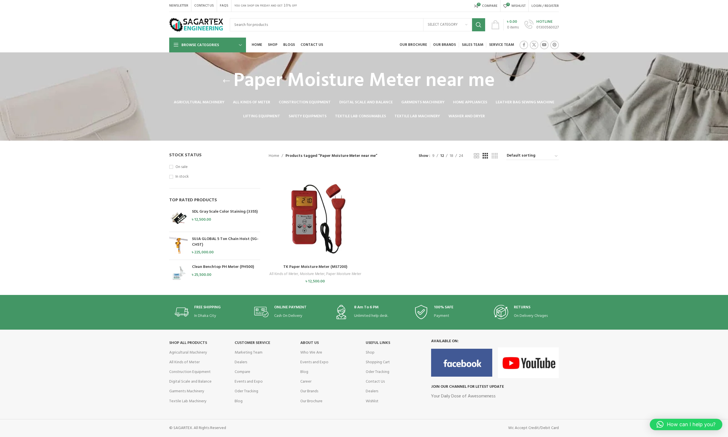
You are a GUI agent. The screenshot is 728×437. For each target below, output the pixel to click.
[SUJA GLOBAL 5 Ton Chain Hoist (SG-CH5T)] (178, 245)
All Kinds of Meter (283, 274)
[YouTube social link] (544, 45)
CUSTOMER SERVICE (252, 343)
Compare (242, 372)
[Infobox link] (541, 25)
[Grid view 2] (476, 156)
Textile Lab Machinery (187, 401)
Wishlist (372, 401)
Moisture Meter (312, 274)
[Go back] (226, 81)
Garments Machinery (186, 391)
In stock (182, 177)
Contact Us (375, 381)
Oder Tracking (246, 391)
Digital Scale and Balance (190, 381)
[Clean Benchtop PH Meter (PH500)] (178, 273)
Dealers (241, 362)
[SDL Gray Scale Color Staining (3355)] (178, 218)
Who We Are (311, 352)
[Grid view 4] (495, 156)
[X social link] (534, 45)
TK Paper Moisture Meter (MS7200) (315, 267)
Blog (239, 401)
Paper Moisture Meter (343, 274)
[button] (315, 220)
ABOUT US (309, 343)
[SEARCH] (478, 24)
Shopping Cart (378, 362)
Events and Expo (249, 381)
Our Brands (309, 391)
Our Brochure (311, 401)
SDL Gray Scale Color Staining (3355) (225, 212)
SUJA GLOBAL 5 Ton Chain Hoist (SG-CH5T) (225, 241)
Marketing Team (248, 352)
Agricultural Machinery (188, 352)
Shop (370, 352)
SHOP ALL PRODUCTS (188, 343)
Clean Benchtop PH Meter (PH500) (223, 267)
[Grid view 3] (485, 156)
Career (305, 381)
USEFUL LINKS (378, 343)
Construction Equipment (190, 372)
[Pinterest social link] (554, 45)
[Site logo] (196, 25)
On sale (181, 167)
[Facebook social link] (524, 45)
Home (274, 156)
